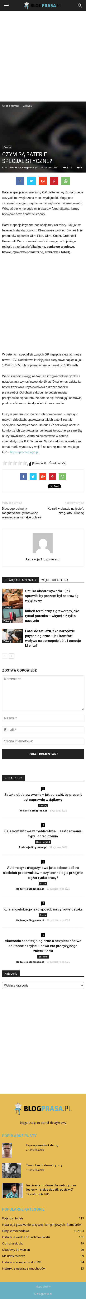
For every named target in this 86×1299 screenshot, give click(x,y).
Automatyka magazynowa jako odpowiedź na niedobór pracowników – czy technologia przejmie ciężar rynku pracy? (43, 873)
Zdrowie (43, 956)
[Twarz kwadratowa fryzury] (11, 1170)
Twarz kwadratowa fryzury (44, 1165)
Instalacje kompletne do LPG (21, 1262)
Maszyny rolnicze (13, 1256)
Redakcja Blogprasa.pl (23, 167)
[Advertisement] (43, 56)
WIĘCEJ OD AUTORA (54, 580)
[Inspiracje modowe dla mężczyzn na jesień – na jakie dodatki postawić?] (12, 1190)
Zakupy (7, 147)
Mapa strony (43, 1286)
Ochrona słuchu (12, 1243)
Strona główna (10, 106)
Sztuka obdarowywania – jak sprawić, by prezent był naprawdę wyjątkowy (51, 596)
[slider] (14, 462)
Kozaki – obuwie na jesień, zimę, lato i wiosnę (66, 511)
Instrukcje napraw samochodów (24, 1268)
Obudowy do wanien (16, 1250)
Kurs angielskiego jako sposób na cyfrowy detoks (43, 909)
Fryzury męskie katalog (42, 1145)
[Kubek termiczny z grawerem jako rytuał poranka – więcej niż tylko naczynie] (12, 616)
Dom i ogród (43, 842)
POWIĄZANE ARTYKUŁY (20, 580)
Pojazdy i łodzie (12, 1218)
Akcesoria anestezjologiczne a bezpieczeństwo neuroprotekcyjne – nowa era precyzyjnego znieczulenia (43, 946)
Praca (43, 883)
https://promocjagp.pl (24, 452)
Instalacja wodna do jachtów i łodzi (26, 1237)
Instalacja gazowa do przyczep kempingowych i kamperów (41, 1225)
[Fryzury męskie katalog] (7, 1150)
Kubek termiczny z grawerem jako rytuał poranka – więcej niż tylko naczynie (52, 616)
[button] (80, 5)
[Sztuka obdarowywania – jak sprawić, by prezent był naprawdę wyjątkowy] (12, 599)
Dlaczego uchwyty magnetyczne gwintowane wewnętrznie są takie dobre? (21, 513)
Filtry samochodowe (16, 1231)
